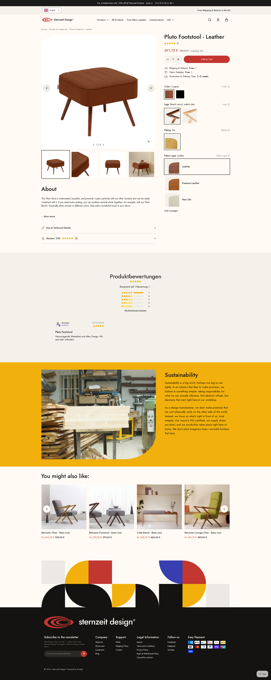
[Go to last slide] (46, 88)
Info (169, 19)
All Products (118, 19)
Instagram (171, 646)
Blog (97, 654)
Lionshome (99, 650)
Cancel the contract (145, 657)
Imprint (139, 642)
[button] (55, 164)
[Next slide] (151, 88)
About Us (99, 642)
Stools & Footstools (58, 29)
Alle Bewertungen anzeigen (135, 310)
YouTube (171, 650)
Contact (119, 650)
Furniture (101, 19)
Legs (224, 104)
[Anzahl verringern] (167, 59)
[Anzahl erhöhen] (178, 59)
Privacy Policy (142, 650)
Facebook (172, 642)
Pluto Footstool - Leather (81, 29)
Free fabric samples (136, 19)
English (52, 10)
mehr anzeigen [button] (171, 210)
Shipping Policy (122, 646)
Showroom (100, 646)
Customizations (156, 19)
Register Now (84, 654)
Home (44, 29)
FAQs (118, 642)
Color (224, 86)
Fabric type (221, 155)
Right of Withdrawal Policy (148, 654)
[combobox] (51, 10)
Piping (224, 130)
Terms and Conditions (146, 646)
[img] (98, 326)
